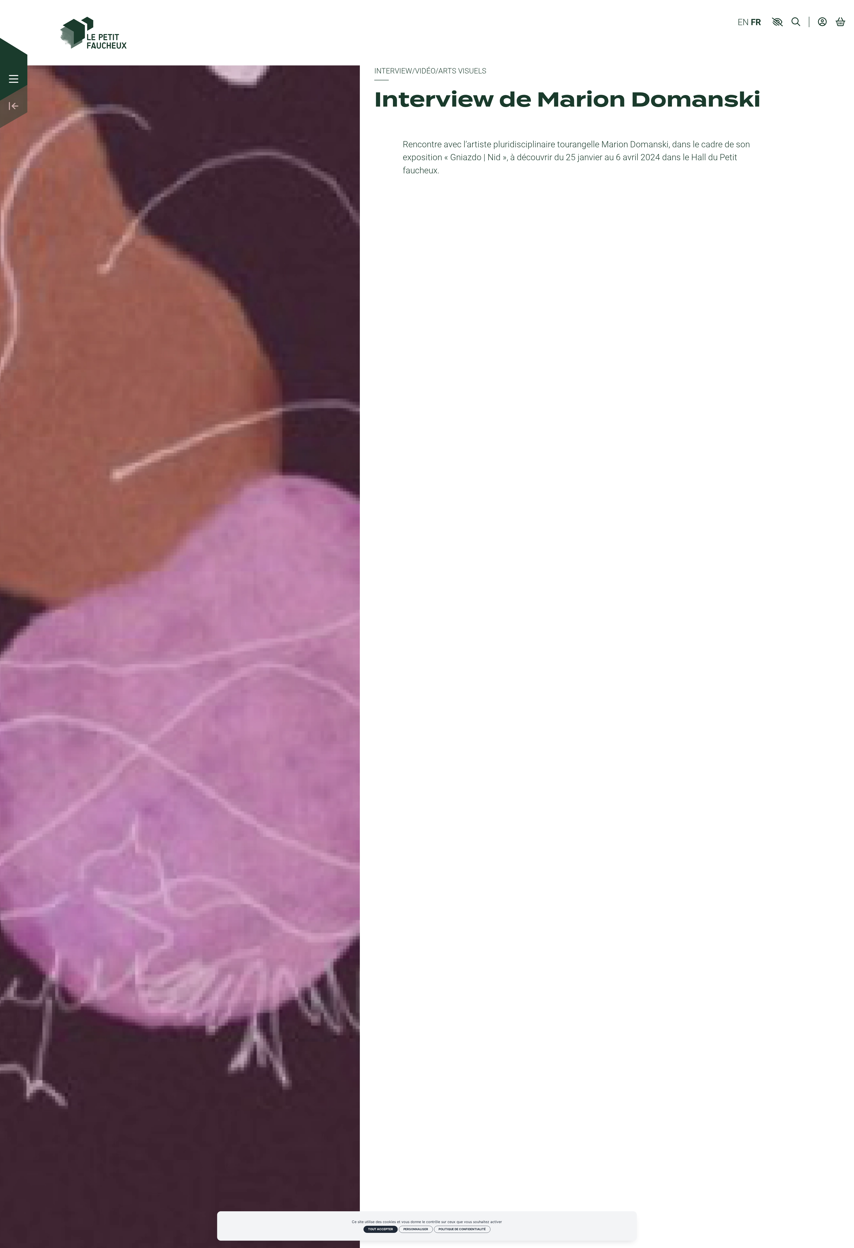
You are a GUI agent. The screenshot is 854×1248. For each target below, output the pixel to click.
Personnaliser (415, 1229)
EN (743, 22)
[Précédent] (13, 106)
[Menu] (13, 79)
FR (756, 22)
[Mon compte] (822, 21)
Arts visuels (462, 70)
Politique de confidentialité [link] (462, 1229)
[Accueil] (93, 32)
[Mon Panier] (840, 22)
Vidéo (425, 70)
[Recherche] (796, 21)
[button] (777, 22)
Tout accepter (380, 1229)
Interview (393, 70)
